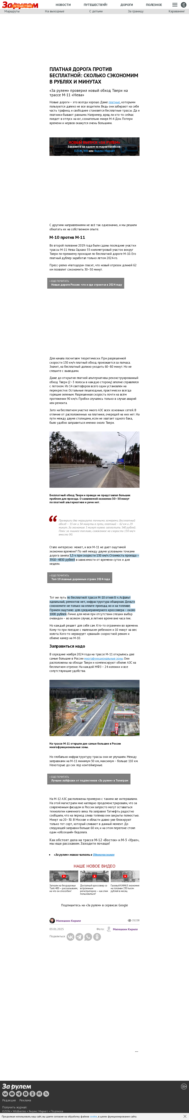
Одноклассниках (103, 855)
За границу (135, 11)
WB (85, 151)
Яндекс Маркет (104, 151)
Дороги (127, 5)
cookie (93, 1116)
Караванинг (177, 11)
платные (114, 102)
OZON (78, 151)
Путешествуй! (95, 5)
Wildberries (19, 1111)
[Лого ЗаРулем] (16, 1087)
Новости (63, 5)
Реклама (25, 1100)
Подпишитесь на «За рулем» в (94, 905)
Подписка (57, 1111)
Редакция (9, 1100)
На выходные (54, 11)
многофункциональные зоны (103, 658)
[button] (185, 1117)
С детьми (96, 11)
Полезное (154, 5)
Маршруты (12, 11)
